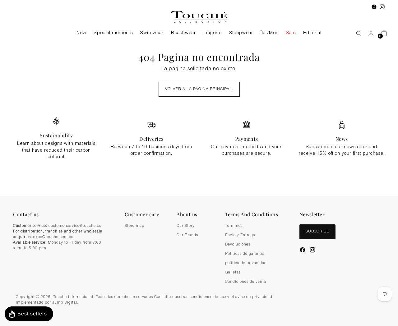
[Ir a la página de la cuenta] (368, 33)
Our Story (186, 226)
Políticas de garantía (245, 254)
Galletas (233, 272)
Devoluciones (237, 244)
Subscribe (317, 232)
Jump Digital (64, 303)
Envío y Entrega (240, 235)
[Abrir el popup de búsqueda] (355, 33)
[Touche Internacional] (199, 17)
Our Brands (187, 235)
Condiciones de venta (245, 282)
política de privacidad (246, 263)
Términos (234, 226)
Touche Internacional (73, 297)
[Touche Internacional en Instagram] (382, 7)
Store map (134, 226)
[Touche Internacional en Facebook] (374, 7)
